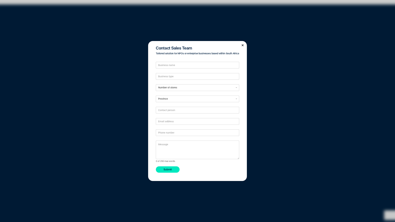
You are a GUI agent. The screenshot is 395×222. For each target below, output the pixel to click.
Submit (168, 169)
